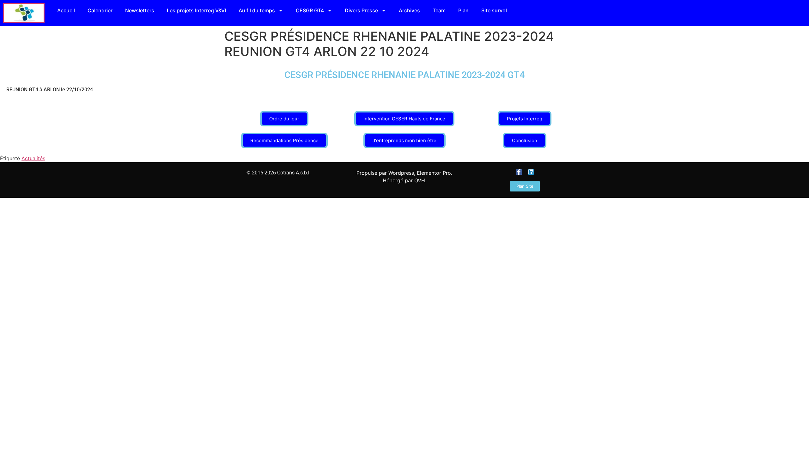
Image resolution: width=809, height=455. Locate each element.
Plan (463, 10)
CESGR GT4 (310, 10)
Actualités (33, 158)
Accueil (66, 10)
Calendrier (100, 10)
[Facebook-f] (519, 172)
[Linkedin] (531, 172)
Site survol (494, 10)
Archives (409, 10)
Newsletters (139, 10)
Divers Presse (361, 10)
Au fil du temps (257, 10)
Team (439, 10)
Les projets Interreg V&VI (196, 10)
